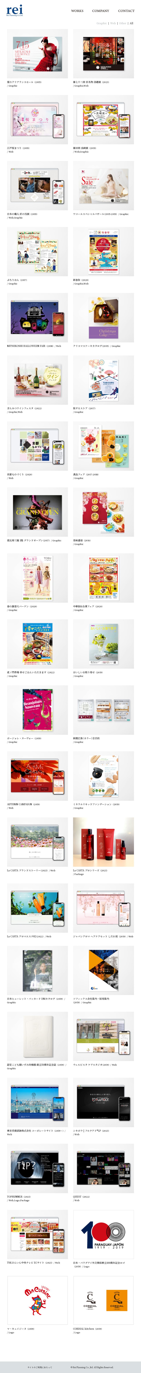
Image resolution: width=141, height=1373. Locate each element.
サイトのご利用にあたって (40, 1367)
